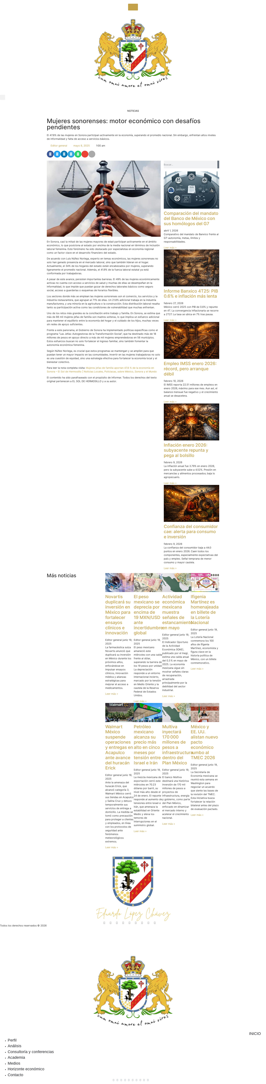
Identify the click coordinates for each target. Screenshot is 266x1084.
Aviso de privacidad (11, 934)
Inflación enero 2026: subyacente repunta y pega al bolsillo (186, 450)
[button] (2, 97)
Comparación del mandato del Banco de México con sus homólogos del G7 (191, 218)
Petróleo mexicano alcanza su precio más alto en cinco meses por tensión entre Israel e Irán (147, 744)
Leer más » (170, 247)
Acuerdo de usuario (36, 934)
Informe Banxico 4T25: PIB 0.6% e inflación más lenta (191, 293)
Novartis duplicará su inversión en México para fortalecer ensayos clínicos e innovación (118, 614)
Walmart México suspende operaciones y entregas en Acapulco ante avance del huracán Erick (119, 747)
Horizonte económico (26, 1069)
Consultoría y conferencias (31, 1052)
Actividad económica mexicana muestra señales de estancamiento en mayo (177, 612)
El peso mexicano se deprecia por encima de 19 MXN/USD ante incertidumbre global (148, 614)
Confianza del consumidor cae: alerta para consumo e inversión (191, 531)
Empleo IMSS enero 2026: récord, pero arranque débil (190, 368)
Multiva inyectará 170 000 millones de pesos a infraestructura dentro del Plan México (177, 744)
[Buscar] (218, 164)
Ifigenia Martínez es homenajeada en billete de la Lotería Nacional (205, 609)
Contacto (15, 1075)
